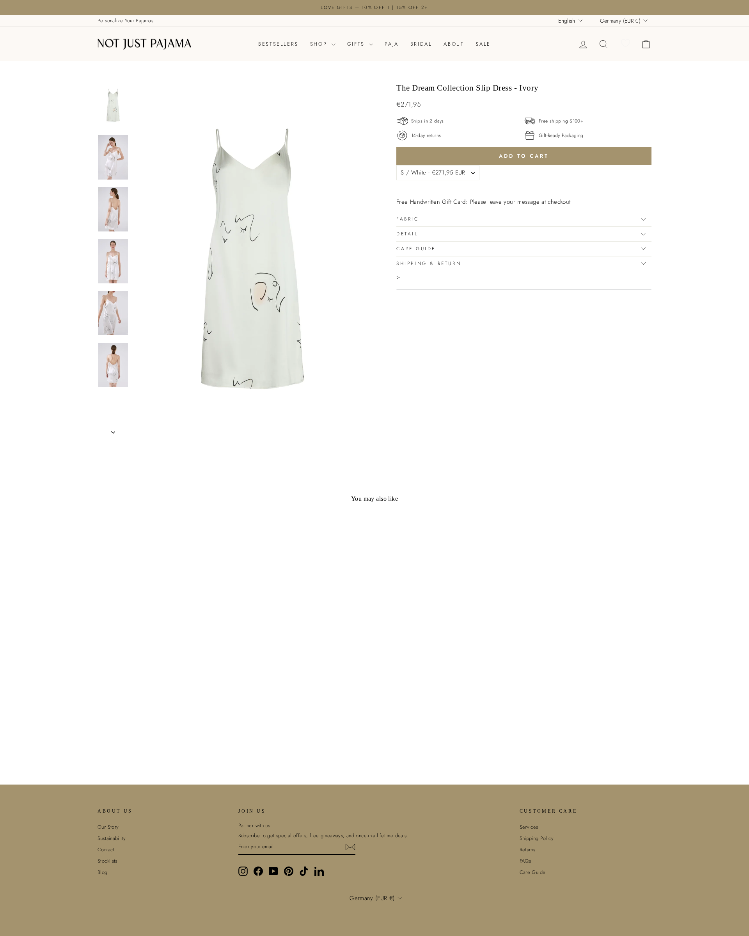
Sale (483, 44)
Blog (103, 872)
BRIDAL (421, 44)
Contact (106, 849)
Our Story (108, 827)
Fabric (407, 218)
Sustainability (112, 838)
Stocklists (107, 861)
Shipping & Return (428, 263)
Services (529, 827)
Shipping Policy (537, 838)
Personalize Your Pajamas (125, 20)
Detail (407, 233)
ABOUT (454, 44)
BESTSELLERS (278, 44)
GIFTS (357, 44)
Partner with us (254, 825)
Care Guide (416, 248)
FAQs (525, 861)
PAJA (391, 44)
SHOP (320, 44)
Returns (528, 849)
